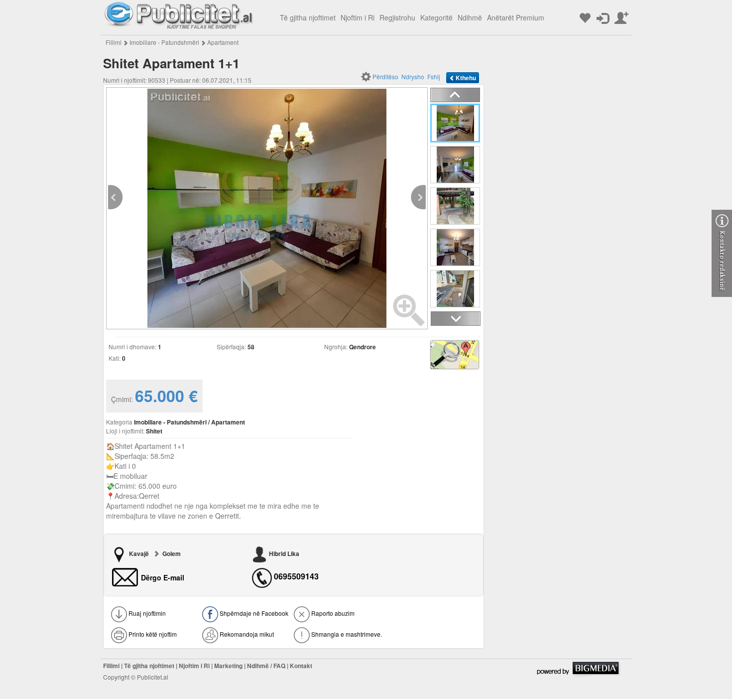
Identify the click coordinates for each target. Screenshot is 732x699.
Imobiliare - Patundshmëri (164, 42)
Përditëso (385, 76)
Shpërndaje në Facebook (253, 613)
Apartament (223, 42)
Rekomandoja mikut (246, 634)
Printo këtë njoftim (152, 634)
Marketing (228, 665)
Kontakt (301, 665)
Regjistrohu (397, 17)
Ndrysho (412, 76)
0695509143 (296, 576)
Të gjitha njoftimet (308, 17)
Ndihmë (470, 17)
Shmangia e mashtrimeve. (346, 634)
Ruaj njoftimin (146, 613)
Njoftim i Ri (357, 17)
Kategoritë (436, 17)
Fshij (433, 76)
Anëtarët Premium (515, 17)
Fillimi (114, 42)
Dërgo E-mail (162, 577)
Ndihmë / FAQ (266, 665)
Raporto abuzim (332, 613)
